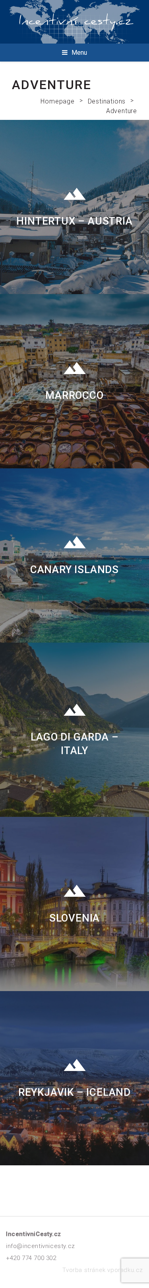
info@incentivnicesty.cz (40, 1246)
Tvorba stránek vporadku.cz (102, 1270)
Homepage (57, 101)
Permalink (74, 207)
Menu (79, 52)
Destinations (107, 101)
